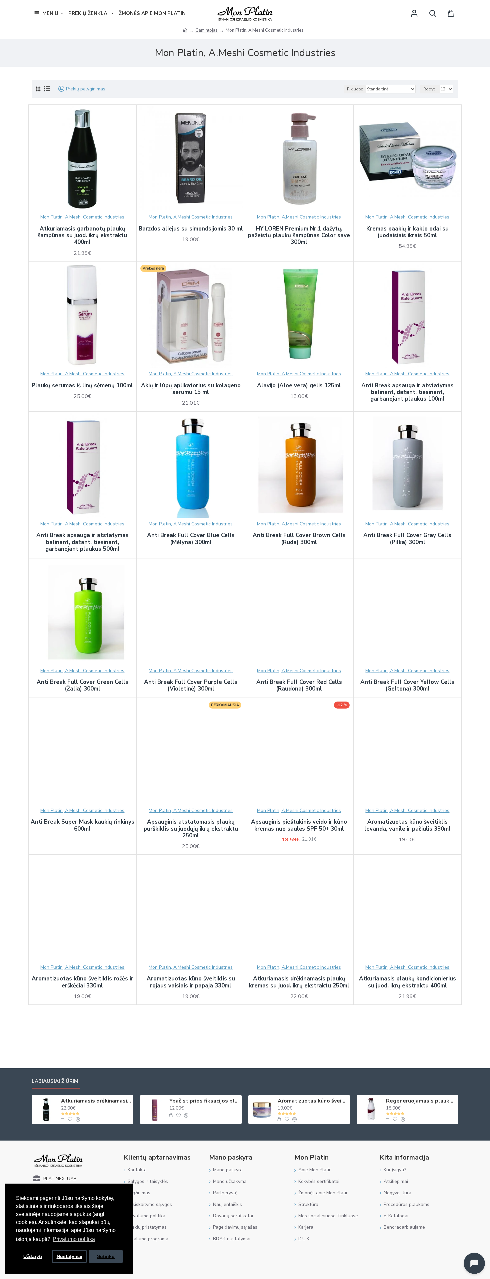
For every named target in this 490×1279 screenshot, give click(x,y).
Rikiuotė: (355, 89)
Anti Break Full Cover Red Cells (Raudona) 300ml (299, 686)
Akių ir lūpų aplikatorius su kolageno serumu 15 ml (191, 389)
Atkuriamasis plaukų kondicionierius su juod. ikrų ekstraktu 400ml (407, 982)
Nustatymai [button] (69, 1256)
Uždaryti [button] (32, 1256)
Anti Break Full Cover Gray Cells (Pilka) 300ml (407, 539)
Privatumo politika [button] (74, 1239)
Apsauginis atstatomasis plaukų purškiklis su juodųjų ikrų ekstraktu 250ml (191, 829)
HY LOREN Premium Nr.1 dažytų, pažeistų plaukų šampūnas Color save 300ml (299, 236)
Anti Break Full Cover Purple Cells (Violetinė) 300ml (190, 686)
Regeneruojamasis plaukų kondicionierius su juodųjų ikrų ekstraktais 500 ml (421, 1101)
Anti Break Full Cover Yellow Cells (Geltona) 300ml (407, 686)
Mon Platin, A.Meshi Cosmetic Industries (82, 217)
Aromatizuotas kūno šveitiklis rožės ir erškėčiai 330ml (82, 982)
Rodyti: (430, 89)
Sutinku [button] (106, 1256)
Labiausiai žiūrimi (56, 1081)
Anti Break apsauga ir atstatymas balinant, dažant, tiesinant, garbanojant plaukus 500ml (82, 542)
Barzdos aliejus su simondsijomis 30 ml (191, 229)
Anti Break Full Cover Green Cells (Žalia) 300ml (82, 686)
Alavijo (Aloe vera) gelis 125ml (299, 385)
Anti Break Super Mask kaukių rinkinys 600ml (82, 825)
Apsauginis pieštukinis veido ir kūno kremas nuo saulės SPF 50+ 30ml (299, 825)
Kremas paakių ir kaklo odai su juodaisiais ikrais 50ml (407, 232)
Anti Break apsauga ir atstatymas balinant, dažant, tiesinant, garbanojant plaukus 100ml (407, 392)
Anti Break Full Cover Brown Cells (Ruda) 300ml (299, 539)
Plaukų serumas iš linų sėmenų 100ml (82, 385)
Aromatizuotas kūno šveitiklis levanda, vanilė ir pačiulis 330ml (407, 825)
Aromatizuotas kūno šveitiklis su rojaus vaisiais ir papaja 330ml (191, 982)
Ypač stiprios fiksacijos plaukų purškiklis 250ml (204, 1101)
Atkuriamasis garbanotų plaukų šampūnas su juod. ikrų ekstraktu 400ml (82, 236)
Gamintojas (206, 30)
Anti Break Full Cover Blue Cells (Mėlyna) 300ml (191, 539)
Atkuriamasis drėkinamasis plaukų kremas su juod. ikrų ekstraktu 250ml (299, 982)
